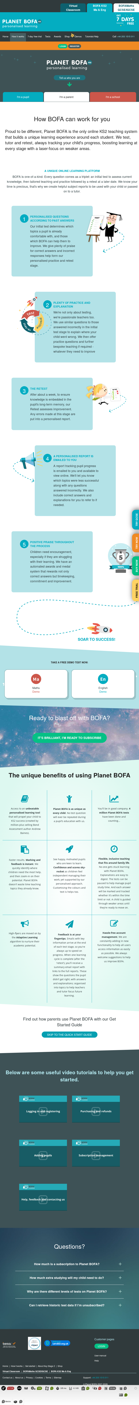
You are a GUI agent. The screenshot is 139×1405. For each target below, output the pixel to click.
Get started (30, 1365)
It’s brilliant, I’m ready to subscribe (69, 738)
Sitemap (58, 1377)
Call (124, 36)
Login (101, 1346)
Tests (48, 36)
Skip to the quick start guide (69, 1035)
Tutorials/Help (91, 36)
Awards (57, 36)
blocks (7, 1401)
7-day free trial (35, 36)
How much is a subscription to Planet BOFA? (67, 1264)
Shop (67, 36)
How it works (18, 36)
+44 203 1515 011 (100, 1377)
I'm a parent (66, 97)
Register (74, 46)
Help (96, 1360)
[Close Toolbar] (135, 1388)
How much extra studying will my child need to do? (67, 1277)
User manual (100, 1355)
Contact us (7, 1377)
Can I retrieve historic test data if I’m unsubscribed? (66, 1305)
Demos (78, 36)
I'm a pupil (23, 97)
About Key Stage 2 (46, 1365)
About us (19, 1377)
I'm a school (113, 97)
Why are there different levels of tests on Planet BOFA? (67, 1291)
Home (5, 36)
